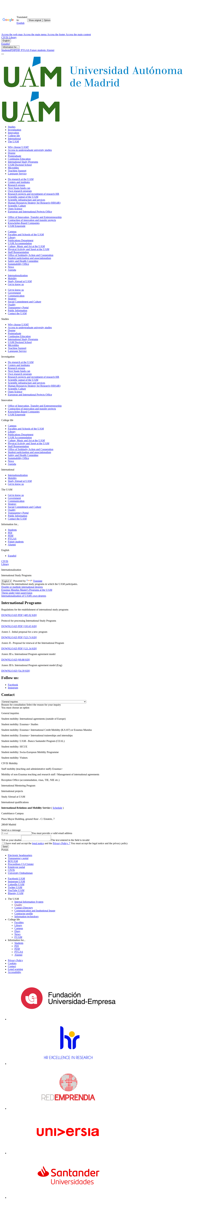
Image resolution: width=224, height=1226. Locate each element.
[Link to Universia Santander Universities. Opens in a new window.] (68, 1197)
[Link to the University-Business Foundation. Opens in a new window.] (68, 1019)
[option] (112, 713)
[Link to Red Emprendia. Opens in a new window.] (68, 1108)
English (6, 40)
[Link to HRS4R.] (68, 1063)
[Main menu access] (2, 54)
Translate (37, 581)
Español (5, 43)
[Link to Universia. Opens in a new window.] (68, 1153)
